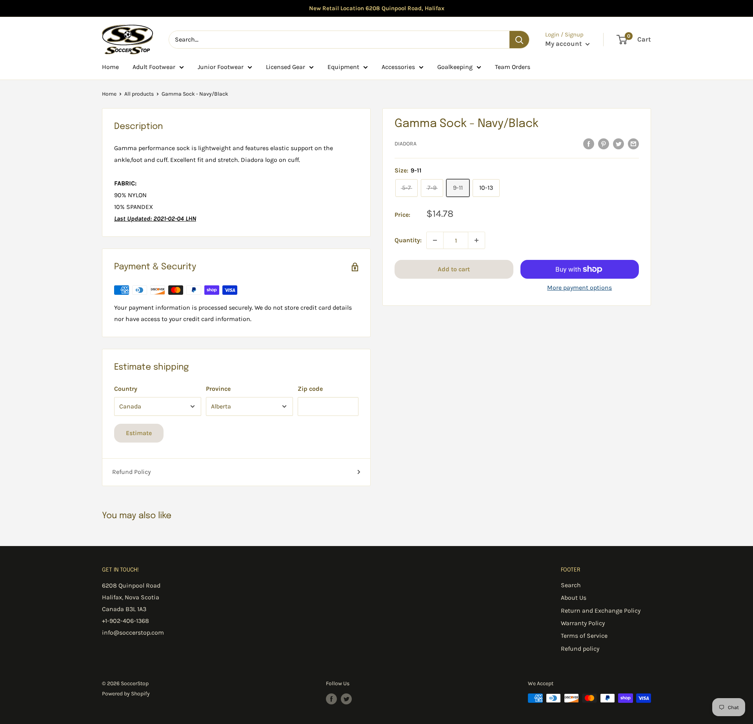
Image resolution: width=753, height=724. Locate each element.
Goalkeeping (455, 67)
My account (564, 43)
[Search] (519, 39)
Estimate (139, 433)
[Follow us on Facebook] (331, 698)
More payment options (579, 287)
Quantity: (408, 240)
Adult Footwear (154, 67)
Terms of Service (584, 635)
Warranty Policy (583, 623)
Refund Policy (131, 471)
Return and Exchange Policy (600, 610)
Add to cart (454, 269)
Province (218, 388)
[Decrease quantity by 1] (435, 240)
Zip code (310, 388)
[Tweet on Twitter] (618, 143)
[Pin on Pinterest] (603, 143)
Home (110, 67)
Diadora (406, 144)
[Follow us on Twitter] (346, 698)
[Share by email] (633, 143)
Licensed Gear (285, 67)
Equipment (343, 67)
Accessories (398, 67)
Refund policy (580, 648)
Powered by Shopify (126, 693)
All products (139, 94)
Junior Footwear (221, 67)
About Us (573, 597)
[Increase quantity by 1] (476, 240)
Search (571, 585)
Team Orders (512, 67)
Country (125, 388)
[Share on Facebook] (588, 143)
